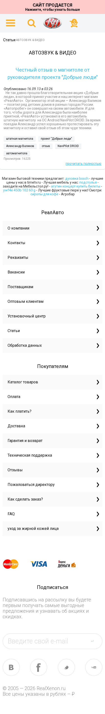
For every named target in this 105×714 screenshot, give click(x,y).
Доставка (16, 426)
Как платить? (20, 411)
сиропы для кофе (44, 194)
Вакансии (16, 272)
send (95, 641)
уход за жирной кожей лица (33, 528)
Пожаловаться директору (31, 484)
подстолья (88, 182)
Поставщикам (20, 286)
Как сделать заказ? (25, 499)
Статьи (14, 330)
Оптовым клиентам (25, 301)
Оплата (14, 396)
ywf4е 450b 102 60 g (19, 190)
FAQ (11, 514)
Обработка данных (25, 345)
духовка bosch (76, 178)
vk (11, 667)
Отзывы (15, 470)
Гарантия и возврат (25, 440)
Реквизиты (18, 257)
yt (93, 667)
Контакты (16, 243)
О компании (18, 228)
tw (66, 667)
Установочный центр (27, 316)
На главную (52, 23)
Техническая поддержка (30, 455)
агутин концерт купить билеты (75, 186)
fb (38, 667)
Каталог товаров (23, 382)
